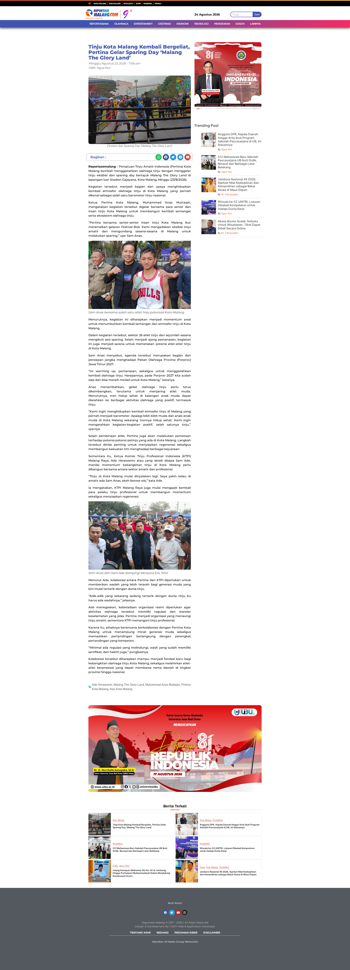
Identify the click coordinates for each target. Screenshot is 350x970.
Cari (256, 14)
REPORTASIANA (99, 23)
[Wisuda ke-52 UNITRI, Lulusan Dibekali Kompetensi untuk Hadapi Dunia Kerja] (187, 847)
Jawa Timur (124, 866)
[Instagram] (184, 912)
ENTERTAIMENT (143, 23)
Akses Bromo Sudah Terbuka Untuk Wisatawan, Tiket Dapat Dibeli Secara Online (239, 224)
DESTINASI (164, 23)
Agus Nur (226, 149)
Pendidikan (218, 820)
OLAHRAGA (121, 23)
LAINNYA (255, 23)
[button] (158, 157)
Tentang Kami (140, 932)
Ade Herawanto (102, 684)
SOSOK (240, 23)
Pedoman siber (185, 932)
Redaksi (163, 932)
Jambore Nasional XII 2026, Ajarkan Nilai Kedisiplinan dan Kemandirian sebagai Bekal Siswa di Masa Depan (238, 184)
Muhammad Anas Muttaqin (162, 684)
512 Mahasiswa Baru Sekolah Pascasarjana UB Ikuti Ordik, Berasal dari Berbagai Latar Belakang (238, 162)
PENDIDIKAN (222, 23)
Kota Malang (118, 820)
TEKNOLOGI (201, 23)
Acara (115, 866)
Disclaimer (211, 932)
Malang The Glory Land (129, 684)
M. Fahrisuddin (229, 194)
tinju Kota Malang (121, 689)
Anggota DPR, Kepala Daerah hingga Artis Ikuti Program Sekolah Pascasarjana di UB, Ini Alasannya (239, 139)
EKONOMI (182, 23)
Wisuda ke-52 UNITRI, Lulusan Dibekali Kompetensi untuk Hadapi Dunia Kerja (239, 205)
